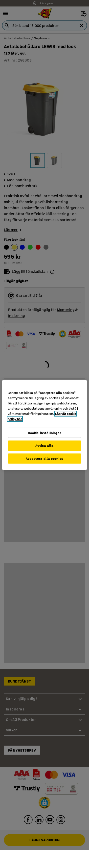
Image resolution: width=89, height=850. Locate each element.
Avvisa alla (44, 446)
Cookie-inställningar (44, 433)
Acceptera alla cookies (44, 458)
